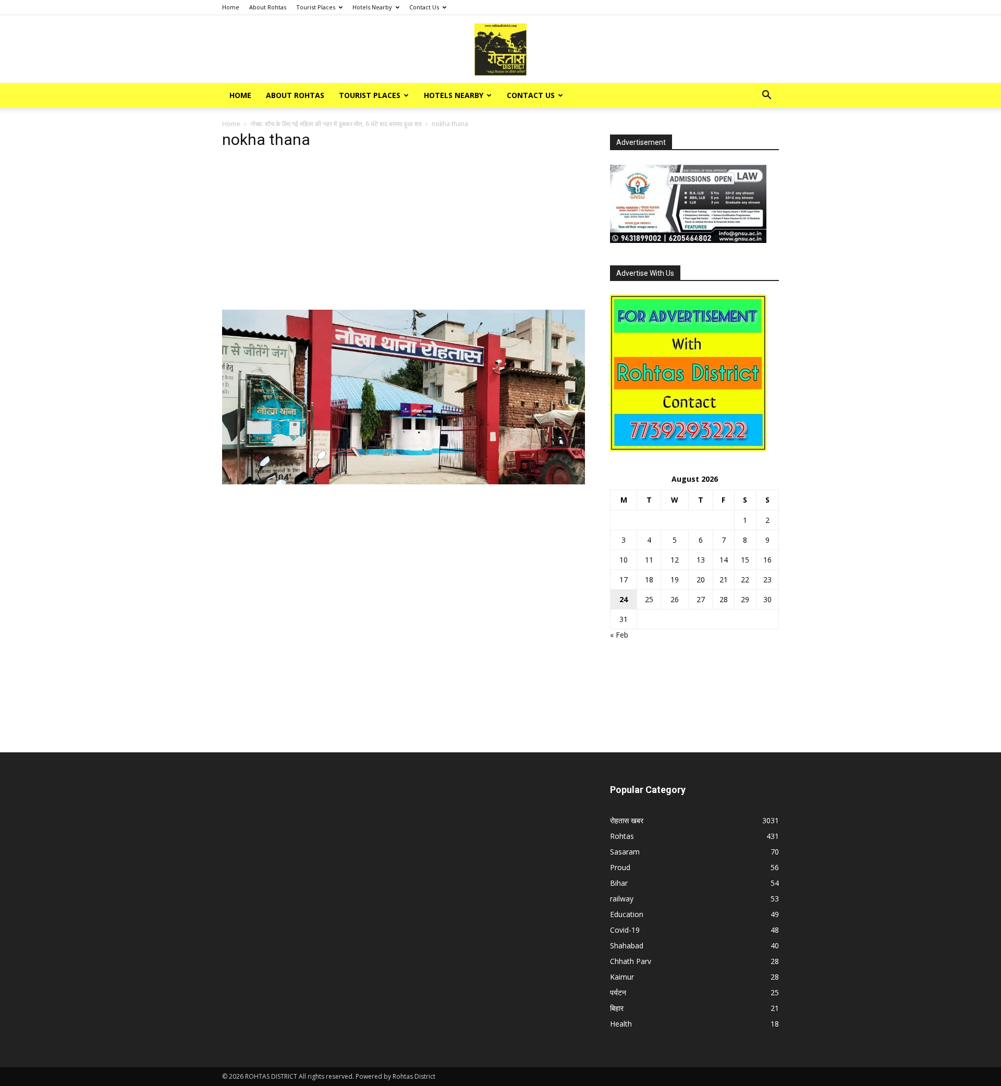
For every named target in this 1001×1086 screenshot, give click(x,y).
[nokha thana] (403, 481)
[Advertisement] (403, 233)
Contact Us (424, 7)
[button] (766, 96)
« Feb (619, 635)
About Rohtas (267, 7)
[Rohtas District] (500, 49)
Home (230, 7)
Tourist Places (315, 7)
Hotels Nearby (372, 7)
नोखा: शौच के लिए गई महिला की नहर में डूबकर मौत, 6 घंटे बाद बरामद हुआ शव (336, 123)
